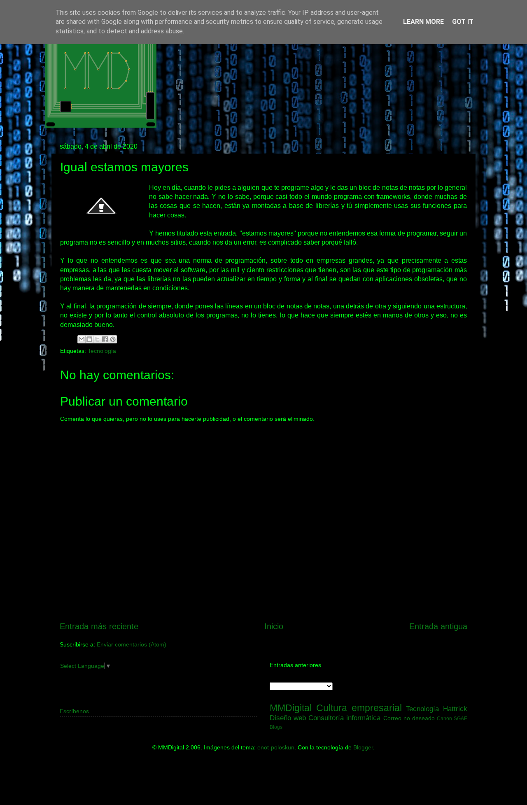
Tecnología (102, 351)
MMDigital (291, 707)
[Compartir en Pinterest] (113, 339)
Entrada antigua (438, 626)
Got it (462, 22)
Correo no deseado (409, 718)
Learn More (423, 22)
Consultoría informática (344, 718)
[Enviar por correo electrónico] (81, 339)
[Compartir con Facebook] (105, 339)
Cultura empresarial (359, 707)
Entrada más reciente (99, 626)
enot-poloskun (275, 747)
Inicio (273, 626)
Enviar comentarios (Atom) (131, 644)
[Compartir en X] (97, 339)
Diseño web (288, 718)
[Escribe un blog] (89, 339)
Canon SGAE (452, 718)
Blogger (363, 747)
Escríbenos (74, 711)
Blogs (276, 727)
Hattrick (455, 709)
